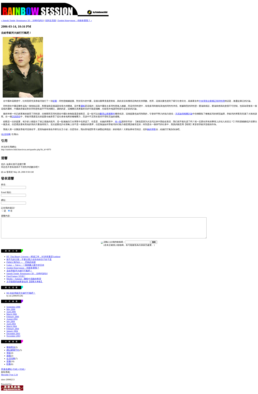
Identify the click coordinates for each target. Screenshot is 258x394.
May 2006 (10, 309)
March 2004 (11, 326)
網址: (3, 200)
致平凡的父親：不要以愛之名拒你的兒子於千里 (29, 259)
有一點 (118, 121)
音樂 (8, 361)
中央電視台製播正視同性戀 (212, 101)
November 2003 (13, 336)
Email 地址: (6, 192)
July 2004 (10, 321)
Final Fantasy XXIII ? (15, 276)
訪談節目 (16, 116)
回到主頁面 (50, 20)
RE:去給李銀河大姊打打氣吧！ (21, 293)
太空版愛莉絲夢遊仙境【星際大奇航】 (24, 281)
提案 (55, 101)
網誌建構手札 (12, 350)
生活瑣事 (6, 134)
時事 (8, 364)
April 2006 (11, 312)
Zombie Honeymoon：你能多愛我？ (22, 268)
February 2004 (12, 329)
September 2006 (13, 307)
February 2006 (12, 316)
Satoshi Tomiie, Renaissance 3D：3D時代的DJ (27, 273)
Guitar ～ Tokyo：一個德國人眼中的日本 (25, 265)
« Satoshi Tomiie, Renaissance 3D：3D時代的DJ (22, 20)
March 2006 (11, 314)
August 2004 (11, 319)
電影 (8, 353)
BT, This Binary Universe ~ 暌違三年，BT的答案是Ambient (33, 256)
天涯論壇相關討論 (183, 114)
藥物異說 (10, 347)
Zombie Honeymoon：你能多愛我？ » (75, 20)
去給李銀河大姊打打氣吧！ (19, 271)
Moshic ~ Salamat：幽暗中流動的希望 (23, 279)
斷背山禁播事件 (107, 114)
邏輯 (83, 106)
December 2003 (13, 333)
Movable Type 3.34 (9, 375)
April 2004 (11, 324)
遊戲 (8, 356)
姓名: (3, 184)
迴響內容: (5, 216)
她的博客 (151, 129)
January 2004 (12, 331)
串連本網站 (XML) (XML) (13, 369)
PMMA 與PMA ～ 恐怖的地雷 (21, 262)
